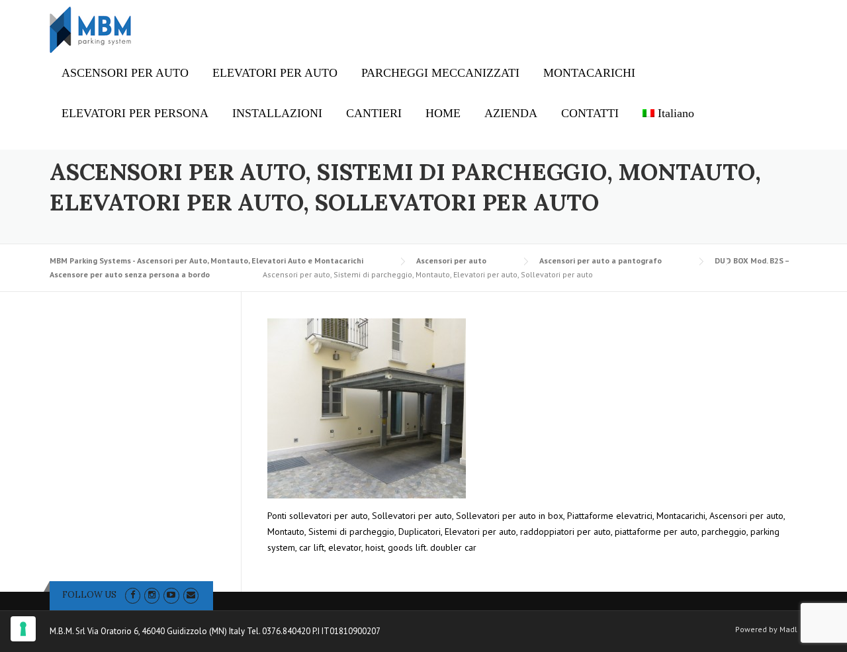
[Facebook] (132, 594)
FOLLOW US (89, 594)
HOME (443, 113)
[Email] (191, 594)
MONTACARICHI (589, 72)
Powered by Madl (766, 629)
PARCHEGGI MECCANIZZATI (440, 72)
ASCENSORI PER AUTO (125, 72)
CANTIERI (374, 113)
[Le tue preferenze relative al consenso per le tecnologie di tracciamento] (23, 628)
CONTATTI (590, 113)
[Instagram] (151, 594)
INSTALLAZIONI (277, 113)
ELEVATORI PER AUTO (274, 72)
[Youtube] (171, 594)
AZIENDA (510, 113)
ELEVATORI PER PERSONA (135, 113)
